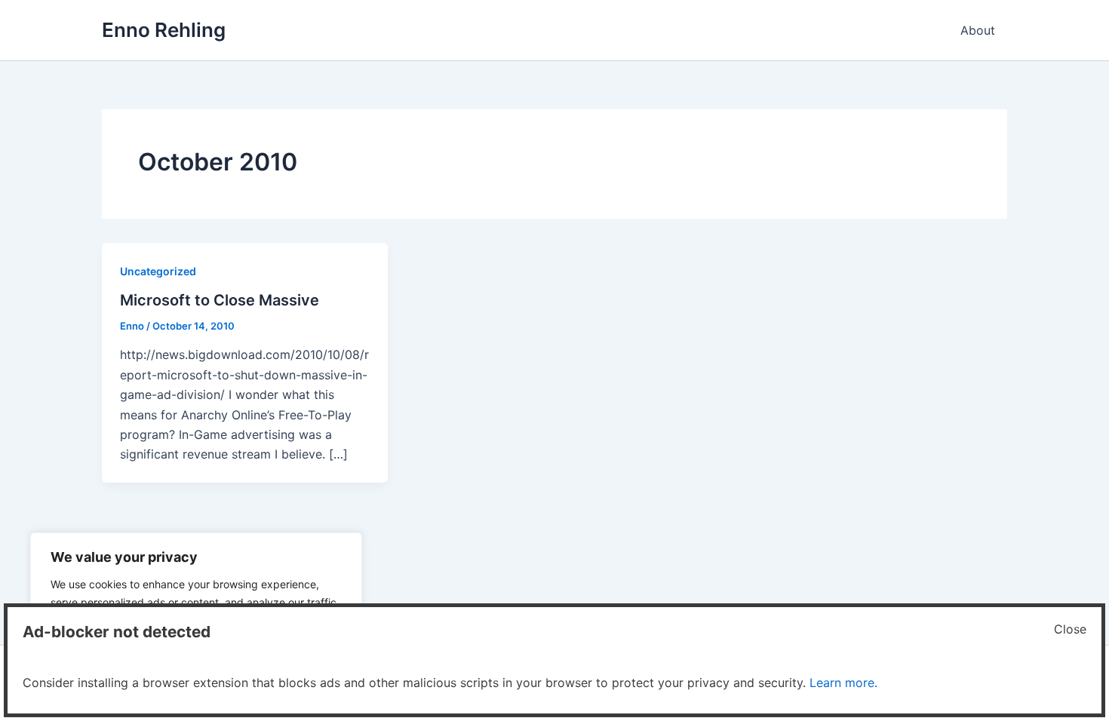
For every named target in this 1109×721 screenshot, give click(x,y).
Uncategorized (158, 271)
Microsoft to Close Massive (219, 300)
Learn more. (843, 682)
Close (1070, 629)
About (977, 30)
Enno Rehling (164, 29)
